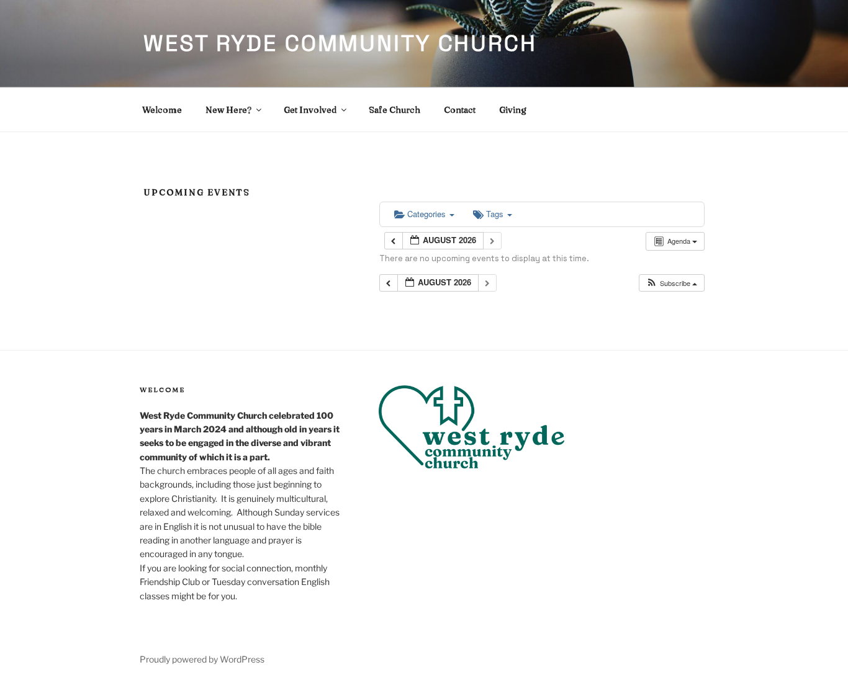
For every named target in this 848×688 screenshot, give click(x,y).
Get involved (310, 109)
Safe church (394, 109)
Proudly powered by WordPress (202, 659)
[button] (671, 283)
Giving (512, 109)
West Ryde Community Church (340, 43)
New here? (228, 109)
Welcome (162, 109)
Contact (460, 109)
